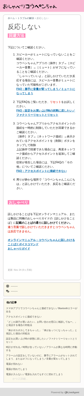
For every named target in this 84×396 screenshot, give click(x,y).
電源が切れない (14, 364)
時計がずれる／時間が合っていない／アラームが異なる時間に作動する (41, 349)
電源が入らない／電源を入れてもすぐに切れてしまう (34, 374)
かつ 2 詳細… (20, 378)
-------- (14, 286)
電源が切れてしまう (16, 369)
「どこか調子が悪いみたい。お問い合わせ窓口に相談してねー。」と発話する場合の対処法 (41, 323)
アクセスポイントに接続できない (24, 316)
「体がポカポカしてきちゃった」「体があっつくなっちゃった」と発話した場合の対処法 (41, 332)
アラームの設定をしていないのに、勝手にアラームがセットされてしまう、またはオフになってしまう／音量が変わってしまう (41, 357)
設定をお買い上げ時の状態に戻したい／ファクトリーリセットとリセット (41, 340)
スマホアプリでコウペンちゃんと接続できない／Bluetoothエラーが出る (41, 310)
